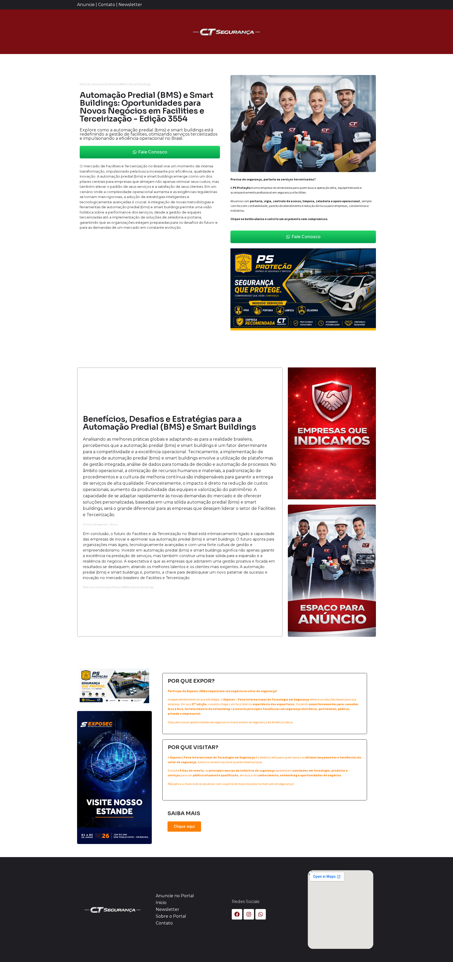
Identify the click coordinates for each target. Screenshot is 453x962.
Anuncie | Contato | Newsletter (109, 4)
